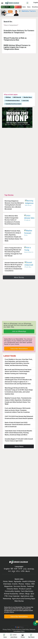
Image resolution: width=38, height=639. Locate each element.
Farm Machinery (27, 591)
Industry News (12, 589)
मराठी (15, 569)
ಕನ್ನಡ (13, 571)
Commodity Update (12, 591)
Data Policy (25, 629)
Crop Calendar (14, 596)
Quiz (32, 594)
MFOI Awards (17, 97)
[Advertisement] (19, 72)
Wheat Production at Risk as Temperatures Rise (15, 39)
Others (21, 594)
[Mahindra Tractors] (28, 13)
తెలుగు (27, 571)
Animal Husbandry (11, 594)
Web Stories (19, 601)
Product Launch (25, 589)
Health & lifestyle (28, 581)
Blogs (27, 594)
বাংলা (9, 571)
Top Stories (8, 195)
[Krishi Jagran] (12, 3)
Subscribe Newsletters (19, 349)
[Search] (29, 3)
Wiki (33, 584)
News (28, 7)
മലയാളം (30, 569)
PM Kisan (8, 97)
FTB (6, 596)
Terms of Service (16, 629)
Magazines (8, 586)
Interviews (7, 584)
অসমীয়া (23, 571)
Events (15, 584)
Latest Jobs (25, 100)
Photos (23, 637)
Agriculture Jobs (27, 596)
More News (19, 446)
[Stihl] (10, 13)
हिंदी (12, 569)
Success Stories (20, 586)
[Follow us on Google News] (19, 627)
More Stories (19, 277)
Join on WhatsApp (19, 331)
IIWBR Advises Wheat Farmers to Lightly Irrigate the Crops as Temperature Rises (17, 47)
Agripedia (17, 581)
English (7, 569)
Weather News (28, 97)
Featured (30, 586)
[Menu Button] (2, 3)
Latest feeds (10, 356)
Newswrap (7, 598)
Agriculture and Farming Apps (23, 598)
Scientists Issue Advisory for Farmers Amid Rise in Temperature (19, 31)
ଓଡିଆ (18, 571)
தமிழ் (25, 569)
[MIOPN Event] (17, 117)
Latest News (13, 637)
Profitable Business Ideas (13, 100)
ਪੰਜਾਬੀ (20, 569)
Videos (27, 584)
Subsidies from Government (13, 104)
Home (24, 7)
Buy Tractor (31, 637)
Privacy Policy (7, 629)
